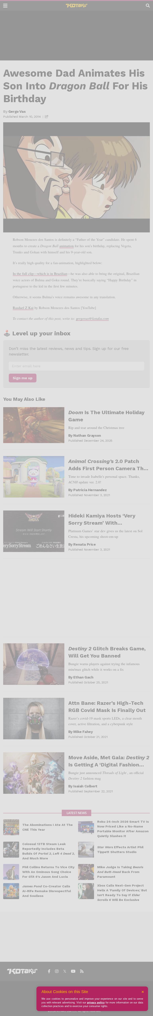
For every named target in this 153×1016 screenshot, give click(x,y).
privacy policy (96, 1002)
